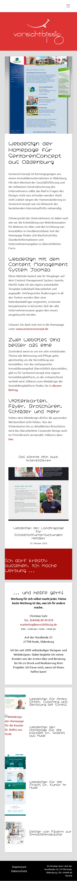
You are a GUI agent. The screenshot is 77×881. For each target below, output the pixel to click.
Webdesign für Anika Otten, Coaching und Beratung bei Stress (48, 701)
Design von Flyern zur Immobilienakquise (50, 832)
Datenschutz (19, 871)
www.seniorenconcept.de (32, 328)
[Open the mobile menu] (68, 6)
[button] (13, 507)
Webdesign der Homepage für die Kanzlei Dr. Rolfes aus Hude (47, 731)
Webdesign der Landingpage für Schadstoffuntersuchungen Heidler (38, 533)
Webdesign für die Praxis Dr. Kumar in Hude (47, 784)
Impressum (19, 866)
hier (10, 439)
